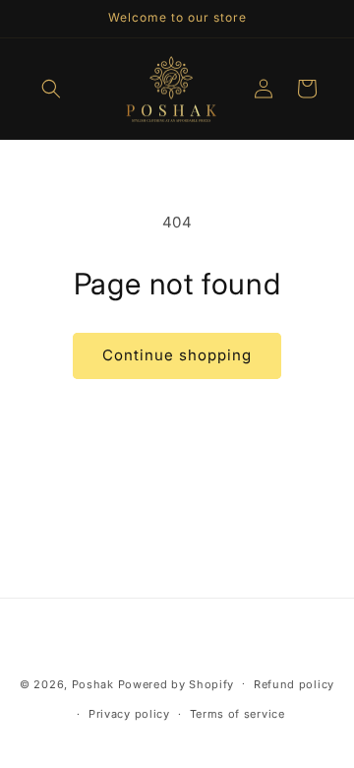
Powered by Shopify (176, 683)
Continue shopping (177, 355)
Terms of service (237, 714)
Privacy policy (129, 714)
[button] (51, 88)
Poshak (93, 683)
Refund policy (294, 684)
